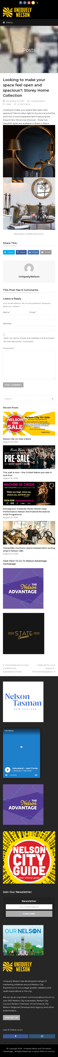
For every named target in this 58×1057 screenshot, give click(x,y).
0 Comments (24, 104)
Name (7, 312)
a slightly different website (43, 1051)
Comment (9, 348)
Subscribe (29, 913)
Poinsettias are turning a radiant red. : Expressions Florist (15, 668)
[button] (8, 22)
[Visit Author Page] (29, 268)
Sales (8, 104)
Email (33, 312)
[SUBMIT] (52, 398)
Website (7, 323)
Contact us (11, 1017)
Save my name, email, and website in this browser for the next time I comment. (29, 340)
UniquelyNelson (37, 101)
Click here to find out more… (29, 234)
